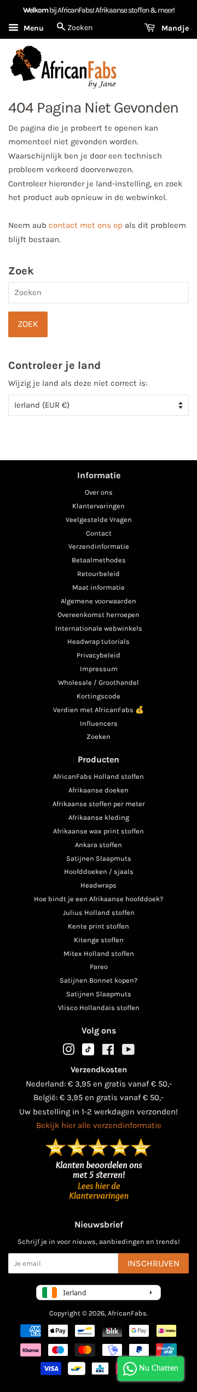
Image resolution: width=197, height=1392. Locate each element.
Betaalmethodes (99, 560)
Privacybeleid (98, 655)
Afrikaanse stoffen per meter (99, 804)
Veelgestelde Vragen (99, 519)
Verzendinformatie (98, 546)
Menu (32, 28)
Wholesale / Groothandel (98, 682)
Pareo (99, 966)
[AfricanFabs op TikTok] (88, 1053)
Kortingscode (98, 696)
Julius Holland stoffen (99, 912)
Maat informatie (98, 587)
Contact (99, 533)
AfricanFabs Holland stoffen (98, 776)
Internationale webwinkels (98, 628)
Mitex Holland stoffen (98, 953)
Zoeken (98, 736)
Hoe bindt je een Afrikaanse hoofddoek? (98, 899)
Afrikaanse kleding (98, 817)
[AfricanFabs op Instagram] (68, 1052)
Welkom (35, 10)
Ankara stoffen (98, 845)
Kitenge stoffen (99, 940)
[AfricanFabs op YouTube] (128, 1052)
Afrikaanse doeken (98, 790)
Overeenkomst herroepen (98, 614)
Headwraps (98, 885)
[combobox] (98, 292)
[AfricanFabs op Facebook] (108, 1052)
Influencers (99, 723)
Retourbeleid (98, 573)
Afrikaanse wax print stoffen (98, 831)
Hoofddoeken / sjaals (99, 871)
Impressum (99, 669)
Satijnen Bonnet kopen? (98, 980)
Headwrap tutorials (98, 641)
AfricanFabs (127, 1313)
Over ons (99, 492)
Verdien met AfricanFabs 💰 (98, 710)
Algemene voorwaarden (98, 601)
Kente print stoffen (98, 926)
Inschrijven (153, 1263)
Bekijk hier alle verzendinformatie (98, 1125)
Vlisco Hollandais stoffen (99, 1007)
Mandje (174, 28)
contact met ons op (86, 225)
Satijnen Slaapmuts (98, 858)
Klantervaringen (98, 506)
